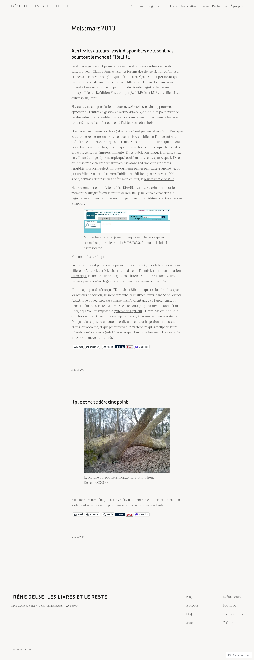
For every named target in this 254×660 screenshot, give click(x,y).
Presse (204, 5)
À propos (236, 5)
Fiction (161, 5)
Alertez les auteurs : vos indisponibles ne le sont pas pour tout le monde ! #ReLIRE (122, 54)
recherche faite (101, 237)
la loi (153, 106)
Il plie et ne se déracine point (99, 402)
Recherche (219, 5)
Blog (149, 5)
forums (132, 71)
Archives (137, 5)
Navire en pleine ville (159, 178)
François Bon (80, 76)
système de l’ (128, 310)
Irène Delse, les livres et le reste (40, 6)
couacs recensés (82, 152)
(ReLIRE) (136, 92)
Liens (174, 5)
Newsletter (188, 5)
